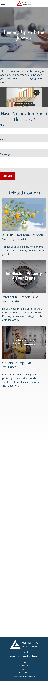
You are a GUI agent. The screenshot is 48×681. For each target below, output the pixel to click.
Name (3, 125)
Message (5, 154)
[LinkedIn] (23, 651)
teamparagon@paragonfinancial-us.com (24, 656)
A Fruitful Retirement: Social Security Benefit (23, 237)
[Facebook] (19, 651)
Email (3, 139)
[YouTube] (27, 651)
